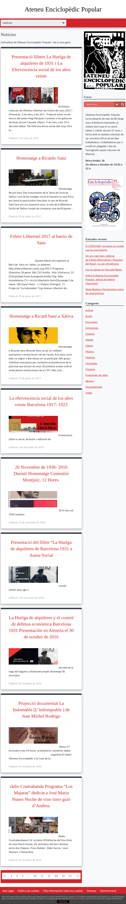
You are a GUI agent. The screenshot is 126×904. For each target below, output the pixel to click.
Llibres (89, 345)
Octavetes (91, 363)
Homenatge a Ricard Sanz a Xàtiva (41, 316)
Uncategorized (93, 387)
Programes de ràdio (96, 375)
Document (91, 322)
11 (42, 876)
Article (89, 310)
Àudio (88, 316)
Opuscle (90, 369)
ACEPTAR (63, 902)
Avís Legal (8, 891)
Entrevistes (91, 328)
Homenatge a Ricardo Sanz (41, 158)
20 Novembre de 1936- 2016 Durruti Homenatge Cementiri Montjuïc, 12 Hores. (41, 473)
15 (70, 876)
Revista (89, 381)
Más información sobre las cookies (63, 891)
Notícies (90, 357)
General (89, 334)
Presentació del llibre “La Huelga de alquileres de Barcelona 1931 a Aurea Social (41, 549)
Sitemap (91, 891)
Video (88, 393)
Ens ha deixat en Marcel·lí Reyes (103, 269)
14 (63, 876)
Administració (108, 891)
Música (89, 351)
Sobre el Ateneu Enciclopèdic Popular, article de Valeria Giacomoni (102, 279)
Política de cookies (28, 891)
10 (34, 876)
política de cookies (77, 898)
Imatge (89, 340)
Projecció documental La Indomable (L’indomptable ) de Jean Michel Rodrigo (41, 710)
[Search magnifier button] (122, 104)
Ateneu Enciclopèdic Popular (63, 9)
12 (49, 876)
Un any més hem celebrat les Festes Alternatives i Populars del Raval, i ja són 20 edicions (104, 260)
